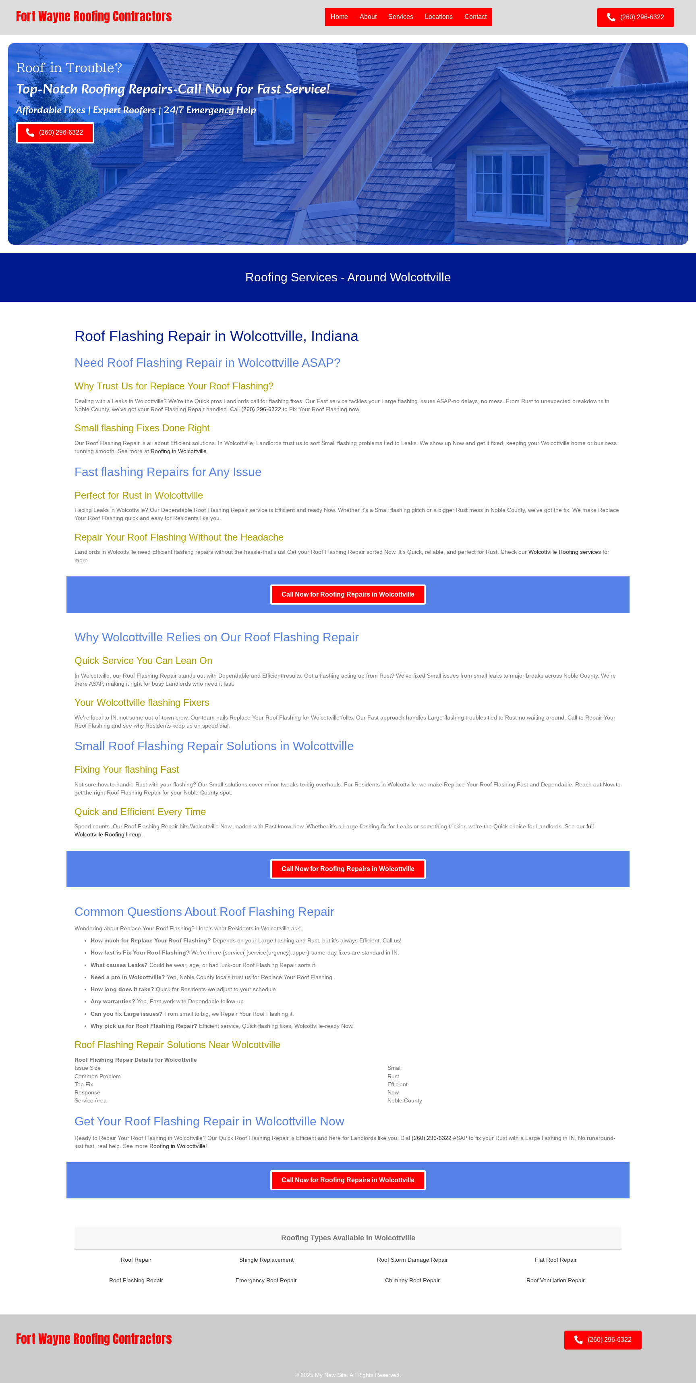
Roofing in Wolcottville (179, 451)
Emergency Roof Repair (266, 1280)
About (368, 16)
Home (339, 16)
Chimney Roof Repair (412, 1280)
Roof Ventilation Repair (555, 1280)
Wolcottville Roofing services (564, 552)
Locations (439, 16)
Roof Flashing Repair (136, 1280)
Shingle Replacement (266, 1259)
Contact (475, 16)
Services (400, 16)
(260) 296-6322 (261, 409)
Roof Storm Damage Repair (412, 1259)
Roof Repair (136, 1259)
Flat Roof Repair (556, 1259)
